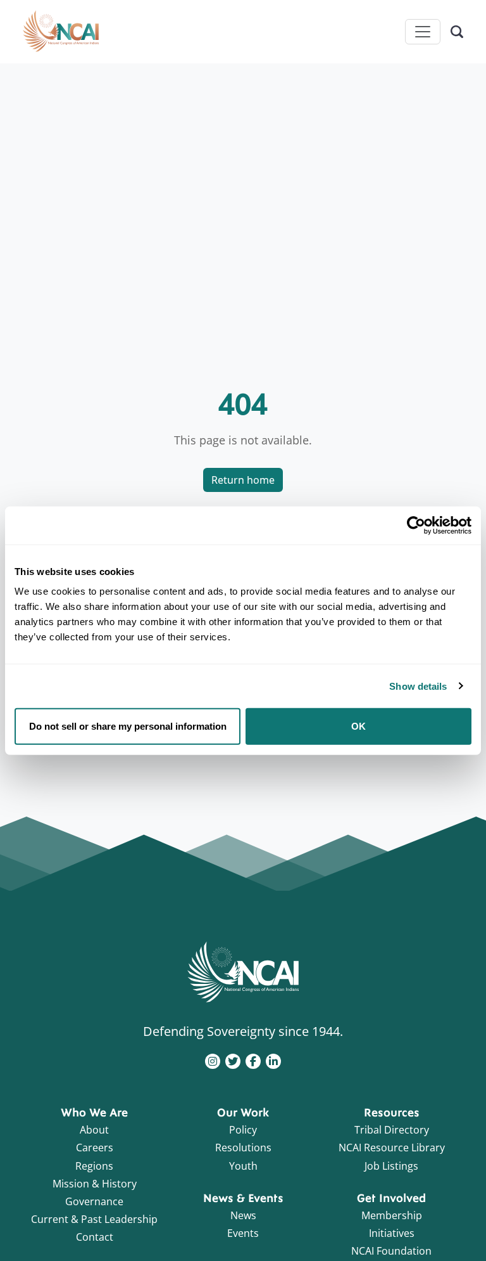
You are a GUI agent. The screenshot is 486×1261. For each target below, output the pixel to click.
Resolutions (243, 1147)
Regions (94, 1166)
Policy (243, 1130)
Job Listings (391, 1166)
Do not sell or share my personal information (128, 726)
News (243, 1215)
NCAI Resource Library (392, 1147)
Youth (243, 1166)
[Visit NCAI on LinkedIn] (273, 1060)
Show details (418, 685)
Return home (243, 480)
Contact (94, 1237)
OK (358, 726)
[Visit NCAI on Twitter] (232, 1060)
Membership (391, 1215)
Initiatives (391, 1233)
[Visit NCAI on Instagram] (212, 1060)
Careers (94, 1147)
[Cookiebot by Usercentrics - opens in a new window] (416, 524)
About (94, 1130)
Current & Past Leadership (94, 1219)
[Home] (61, 31)
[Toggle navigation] (422, 31)
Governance (94, 1201)
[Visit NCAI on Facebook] (253, 1060)
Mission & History (95, 1184)
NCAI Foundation (391, 1251)
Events (243, 1233)
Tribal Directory (391, 1130)
